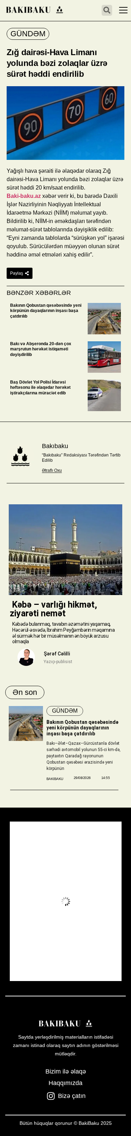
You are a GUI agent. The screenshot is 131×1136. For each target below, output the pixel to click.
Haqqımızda (65, 1082)
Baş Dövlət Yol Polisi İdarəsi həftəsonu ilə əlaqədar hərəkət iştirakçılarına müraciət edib (40, 387)
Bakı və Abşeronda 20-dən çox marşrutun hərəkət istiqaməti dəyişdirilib (40, 349)
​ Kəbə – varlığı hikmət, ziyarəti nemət (53, 609)
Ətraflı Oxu (52, 470)
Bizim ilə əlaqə (65, 1071)
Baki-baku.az (24, 196)
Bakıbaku (55, 446)
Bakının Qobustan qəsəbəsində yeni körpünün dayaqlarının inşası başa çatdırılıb (45, 311)
